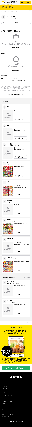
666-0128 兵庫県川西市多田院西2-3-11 (19, 79)
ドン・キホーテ (14, 323)
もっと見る (26, 277)
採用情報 (3, 403)
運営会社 (3, 399)
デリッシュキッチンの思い (7, 395)
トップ (3, 384)
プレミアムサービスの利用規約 (8, 412)
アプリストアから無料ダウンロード (16, 368)
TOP (2, 323)
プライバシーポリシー (6, 410)
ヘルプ (3, 397)
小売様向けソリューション (7, 401)
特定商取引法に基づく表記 (7, 414)
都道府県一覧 (4, 388)
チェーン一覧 (7, 323)
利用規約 (3, 408)
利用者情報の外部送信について (8, 416)
